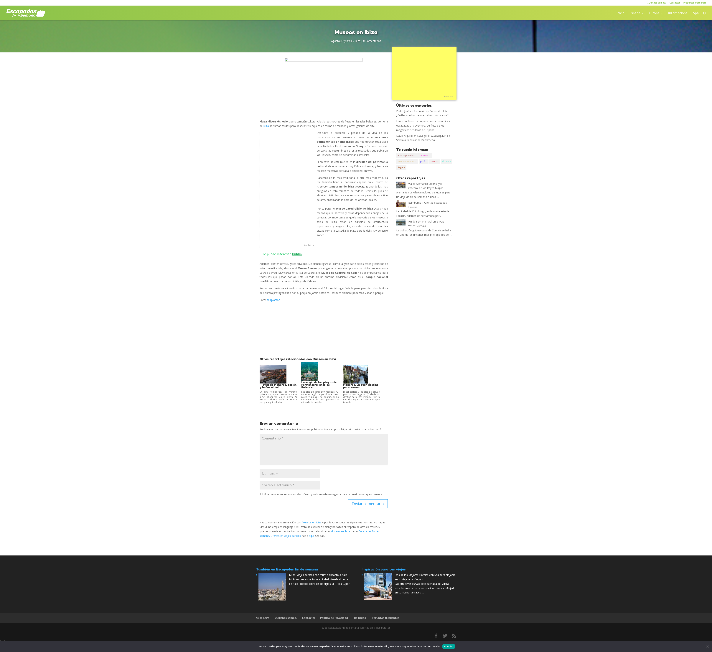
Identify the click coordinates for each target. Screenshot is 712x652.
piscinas (434, 161)
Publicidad (309, 245)
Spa (696, 13)
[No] (707, 646)
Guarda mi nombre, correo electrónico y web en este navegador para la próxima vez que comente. (323, 494)
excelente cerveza (407, 161)
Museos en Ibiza (312, 522)
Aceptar (449, 646)
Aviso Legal (263, 618)
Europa (654, 13)
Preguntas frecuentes (694, 3)
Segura (401, 167)
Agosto (335, 41)
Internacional (678, 13)
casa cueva (424, 155)
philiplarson (273, 300)
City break (347, 41)
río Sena (446, 161)
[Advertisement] (287, 187)
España (634, 13)
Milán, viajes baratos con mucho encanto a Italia (318, 575)
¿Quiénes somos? (656, 3)
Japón (423, 161)
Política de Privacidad (334, 618)
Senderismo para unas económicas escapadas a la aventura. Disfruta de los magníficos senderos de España (423, 125)
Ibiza (357, 41)
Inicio (620, 13)
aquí (311, 535)
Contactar (675, 3)
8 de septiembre (406, 155)
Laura (399, 121)
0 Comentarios (372, 41)
